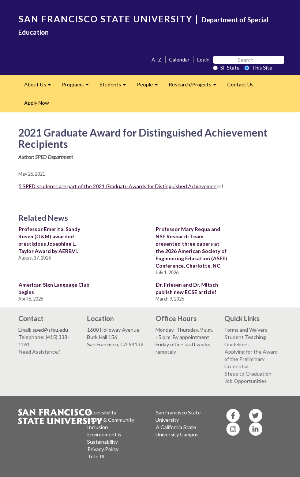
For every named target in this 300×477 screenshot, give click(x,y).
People (150, 86)
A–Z (156, 59)
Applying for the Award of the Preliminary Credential (251, 359)
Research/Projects (195, 86)
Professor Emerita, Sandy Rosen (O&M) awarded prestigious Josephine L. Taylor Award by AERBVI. (49, 240)
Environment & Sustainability (104, 438)
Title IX (96, 456)
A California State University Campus (177, 430)
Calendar (179, 59)
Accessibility (101, 412)
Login (203, 59)
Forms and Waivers (246, 330)
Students (115, 86)
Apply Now (36, 103)
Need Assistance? (39, 352)
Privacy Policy (103, 449)
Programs (78, 86)
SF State (230, 67)
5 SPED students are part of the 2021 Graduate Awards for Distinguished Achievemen (118, 186)
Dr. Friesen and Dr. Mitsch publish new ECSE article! (186, 288)
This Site (262, 67)
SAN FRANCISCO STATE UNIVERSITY (105, 19)
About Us (40, 86)
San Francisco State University (178, 416)
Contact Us (240, 84)
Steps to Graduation (248, 373)
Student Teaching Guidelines (245, 340)
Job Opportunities (246, 381)
